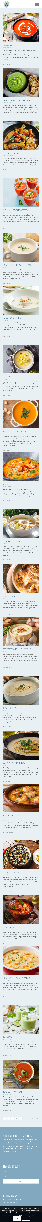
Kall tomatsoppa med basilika (14, 431)
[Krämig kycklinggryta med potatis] (21, 960)
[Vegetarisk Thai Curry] (21, 135)
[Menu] (36, 4)
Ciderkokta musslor (11, 872)
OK (17, 1218)
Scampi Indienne (9, 484)
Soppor (4, 48)
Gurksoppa (7, 1037)
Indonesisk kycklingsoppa (13, 377)
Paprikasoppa (8, 45)
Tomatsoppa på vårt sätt (13, 1092)
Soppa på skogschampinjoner (14, 763)
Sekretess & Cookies (9, 1152)
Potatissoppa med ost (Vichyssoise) (17, 649)
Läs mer (25, 1218)
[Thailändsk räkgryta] (21, 798)
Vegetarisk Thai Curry (11, 153)
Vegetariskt (9, 48)
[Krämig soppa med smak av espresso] (21, 247)
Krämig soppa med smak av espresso (17, 265)
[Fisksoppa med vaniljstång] (21, 300)
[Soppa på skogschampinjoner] (21, 745)
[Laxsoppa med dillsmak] (21, 523)
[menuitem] (36, 4)
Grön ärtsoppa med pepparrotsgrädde (18, 100)
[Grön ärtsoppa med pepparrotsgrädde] (21, 82)
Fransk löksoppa (9, 596)
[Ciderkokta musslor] (21, 854)
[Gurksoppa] (21, 1019)
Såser (4, 155)
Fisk (4, 320)
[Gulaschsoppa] (21, 909)
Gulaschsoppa (8, 927)
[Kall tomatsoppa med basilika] (21, 414)
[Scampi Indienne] (21, 466)
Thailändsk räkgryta (11, 815)
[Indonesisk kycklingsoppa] (21, 359)
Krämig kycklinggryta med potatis (16, 978)
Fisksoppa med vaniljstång (13, 318)
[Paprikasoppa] (21, 27)
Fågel (4, 379)
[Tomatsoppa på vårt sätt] (21, 1074)
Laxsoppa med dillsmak (12, 541)
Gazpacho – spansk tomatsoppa (15, 210)
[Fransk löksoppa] (21, 578)
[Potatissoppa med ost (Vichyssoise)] (21, 631)
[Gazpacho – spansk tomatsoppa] (21, 192)
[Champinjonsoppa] (21, 690)
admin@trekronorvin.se (10, 1202)
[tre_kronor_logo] (17, 4)
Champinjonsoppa (10, 708)
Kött (4, 929)
